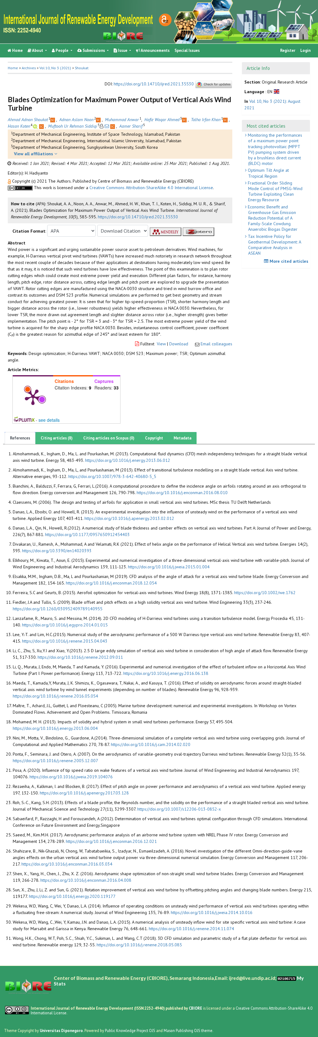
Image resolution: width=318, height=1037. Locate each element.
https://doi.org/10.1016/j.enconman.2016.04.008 (85, 880)
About (37, 50)
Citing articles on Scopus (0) (108, 438)
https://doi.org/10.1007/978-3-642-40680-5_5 (112, 476)
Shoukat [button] (82, 68)
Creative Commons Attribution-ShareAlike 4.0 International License (151, 187)
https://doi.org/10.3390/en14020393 (57, 550)
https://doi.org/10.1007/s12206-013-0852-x (179, 809)
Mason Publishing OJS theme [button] (188, 1030)
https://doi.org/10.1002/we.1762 (265, 592)
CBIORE (196, 1008)
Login (305, 50)
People (62, 50)
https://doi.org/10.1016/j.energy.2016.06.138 (165, 673)
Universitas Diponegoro (61, 1030)
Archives (29, 68)
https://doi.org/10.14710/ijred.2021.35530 (154, 84)
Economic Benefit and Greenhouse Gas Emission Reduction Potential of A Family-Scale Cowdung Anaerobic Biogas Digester (272, 218)
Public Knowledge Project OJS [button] (130, 1030)
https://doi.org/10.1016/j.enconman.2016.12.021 (111, 841)
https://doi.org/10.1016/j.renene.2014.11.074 (191, 928)
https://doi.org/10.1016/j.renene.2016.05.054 (55, 696)
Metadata (182, 438)
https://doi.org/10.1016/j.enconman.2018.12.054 (111, 583)
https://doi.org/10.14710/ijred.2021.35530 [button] (138, 217)
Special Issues (187, 50)
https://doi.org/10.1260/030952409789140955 (57, 609)
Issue (122, 50)
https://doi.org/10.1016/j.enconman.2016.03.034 (66, 864)
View (161, 344)
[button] (10, 181)
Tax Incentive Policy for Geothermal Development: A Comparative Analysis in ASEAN (274, 245)
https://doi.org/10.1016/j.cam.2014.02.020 (150, 744)
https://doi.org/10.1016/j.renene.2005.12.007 (55, 760)
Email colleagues (216, 344)
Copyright (154, 438)
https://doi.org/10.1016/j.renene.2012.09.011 (80, 657)
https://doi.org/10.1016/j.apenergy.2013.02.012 (129, 518)
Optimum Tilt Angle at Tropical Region (268, 173)
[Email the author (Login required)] (106, 126)
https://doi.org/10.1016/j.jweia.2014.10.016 (211, 912)
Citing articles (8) (57, 438)
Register (287, 50)
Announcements (155, 50)
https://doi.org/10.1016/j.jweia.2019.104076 (71, 777)
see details (49, 420)
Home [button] (13, 68)
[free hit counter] (286, 978)
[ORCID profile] (36, 126)
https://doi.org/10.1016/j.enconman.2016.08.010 (182, 492)
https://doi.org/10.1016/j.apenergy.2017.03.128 (84, 793)
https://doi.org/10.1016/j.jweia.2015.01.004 (169, 567)
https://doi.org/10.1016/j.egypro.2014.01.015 (65, 625)
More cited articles (288, 261)
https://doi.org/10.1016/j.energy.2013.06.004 (55, 728)
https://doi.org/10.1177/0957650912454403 (87, 534)
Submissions (94, 50)
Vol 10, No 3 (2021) (55, 68)
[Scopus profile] (53, 119)
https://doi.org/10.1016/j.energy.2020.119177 (72, 896)
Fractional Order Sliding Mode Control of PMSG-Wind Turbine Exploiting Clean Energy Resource (274, 191)
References (20, 438)
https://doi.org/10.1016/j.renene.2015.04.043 (64, 641)
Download (178, 344)
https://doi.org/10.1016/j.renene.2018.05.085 (139, 945)
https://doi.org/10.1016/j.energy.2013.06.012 (127, 460)
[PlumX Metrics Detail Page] (33, 396)
